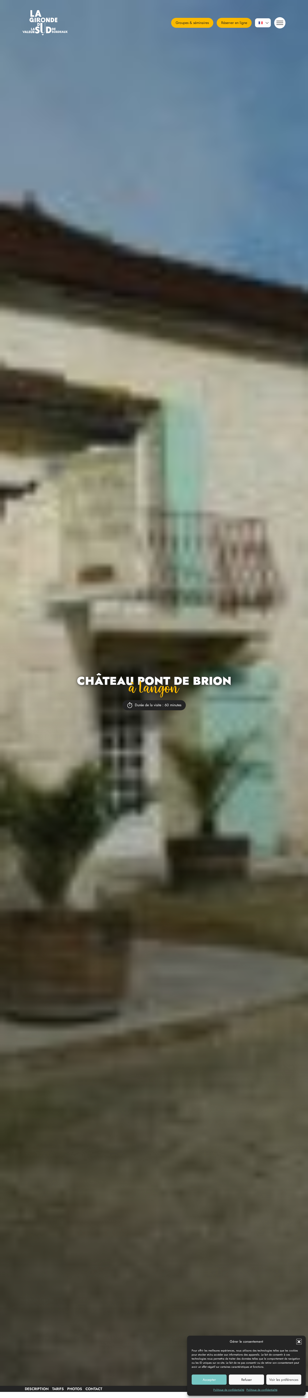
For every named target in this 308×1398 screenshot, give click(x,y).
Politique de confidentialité (228, 1390)
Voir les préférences (283, 1379)
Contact (93, 1388)
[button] (299, 1341)
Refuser (246, 1379)
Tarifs (58, 1388)
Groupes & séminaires (192, 22)
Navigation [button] (279, 22)
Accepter (209, 1379)
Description (37, 1388)
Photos (74, 1388)
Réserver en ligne (234, 22)
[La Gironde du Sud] (51, 22)
